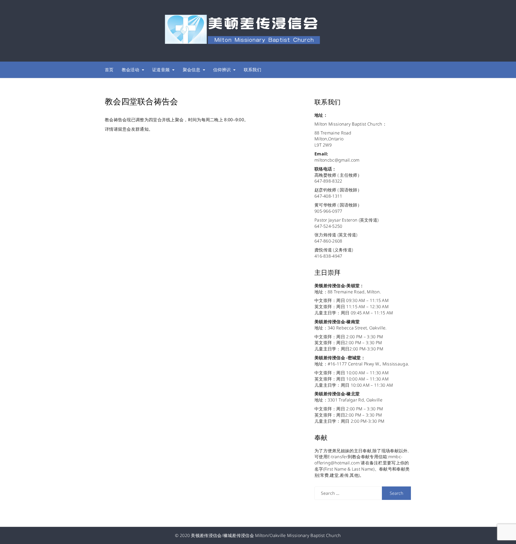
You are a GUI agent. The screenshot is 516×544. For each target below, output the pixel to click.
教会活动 (130, 70)
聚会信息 (191, 70)
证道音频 (161, 70)
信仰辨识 (222, 70)
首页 (109, 70)
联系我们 (252, 70)
